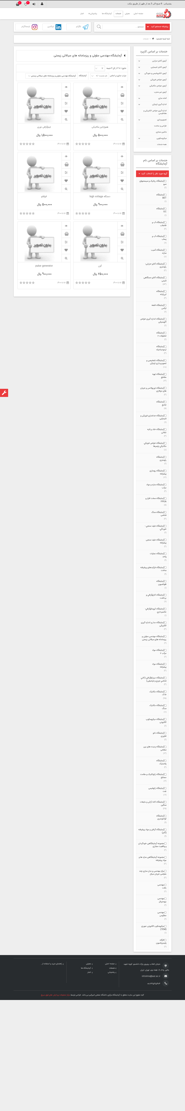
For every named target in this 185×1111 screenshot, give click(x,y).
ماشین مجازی (161, 132)
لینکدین (50, 26)
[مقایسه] (122, 103)
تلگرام (78, 26)
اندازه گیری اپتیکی (159, 104)
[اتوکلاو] (66, 156)
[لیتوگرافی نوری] (66, 87)
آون (100, 266)
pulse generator (44, 266)
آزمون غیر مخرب (160, 92)
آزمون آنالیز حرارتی (159, 61)
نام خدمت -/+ (101, 76)
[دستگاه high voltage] (122, 156)
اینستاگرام (25, 26)
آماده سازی (162, 98)
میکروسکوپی (162, 138)
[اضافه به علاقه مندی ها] (122, 111)
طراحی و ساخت (160, 126)
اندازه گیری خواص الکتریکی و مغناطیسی (155, 112)
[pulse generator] (66, 226)
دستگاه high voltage (100, 197)
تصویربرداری (162, 119)
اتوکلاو (44, 197)
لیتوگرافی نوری (44, 127)
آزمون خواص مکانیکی (158, 86)
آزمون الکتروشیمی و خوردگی (156, 73)
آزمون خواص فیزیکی (158, 79)
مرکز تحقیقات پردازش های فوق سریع (55, 995)
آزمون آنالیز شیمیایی (159, 67)
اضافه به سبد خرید (122, 95)
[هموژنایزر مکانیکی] (122, 87)
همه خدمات (162, 144)
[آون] (122, 226)
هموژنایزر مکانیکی (100, 127)
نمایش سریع (122, 119)
